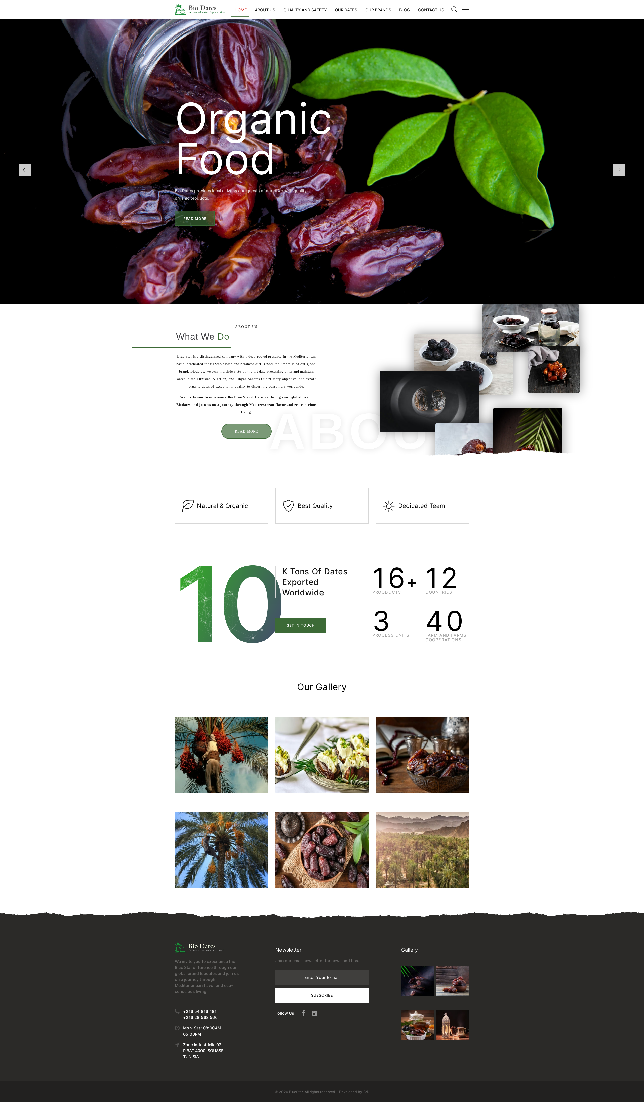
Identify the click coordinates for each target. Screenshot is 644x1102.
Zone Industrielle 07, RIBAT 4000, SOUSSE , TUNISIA (204, 1050)
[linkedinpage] (314, 1013)
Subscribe (322, 995)
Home (241, 9)
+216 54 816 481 (200, 1011)
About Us (265, 9)
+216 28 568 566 (200, 1017)
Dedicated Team (421, 505)
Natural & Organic (222, 505)
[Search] (454, 9)
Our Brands (378, 9)
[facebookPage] (303, 1013)
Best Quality (315, 505)
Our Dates (346, 9)
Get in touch (301, 625)
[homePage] (200, 9)
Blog (404, 9)
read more (246, 431)
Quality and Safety (305, 9)
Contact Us (431, 9)
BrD (366, 1092)
